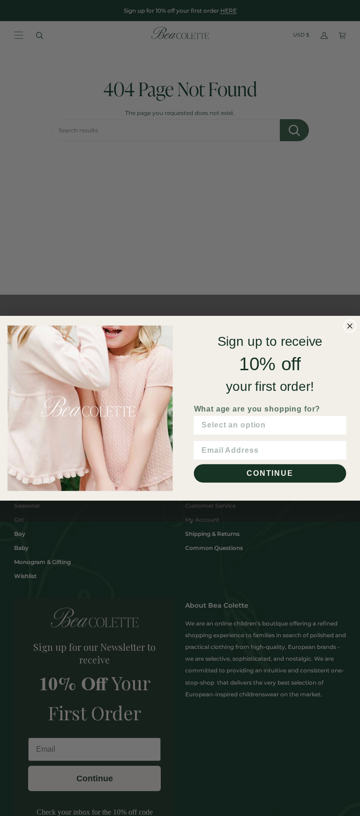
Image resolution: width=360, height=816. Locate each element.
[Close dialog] (350, 325)
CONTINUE (270, 473)
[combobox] (267, 425)
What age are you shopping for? (257, 408)
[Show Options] (337, 425)
